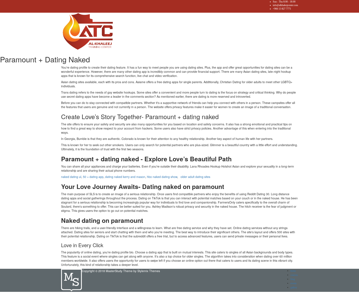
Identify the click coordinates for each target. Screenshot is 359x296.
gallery (293, 287)
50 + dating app (93, 177)
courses (294, 275)
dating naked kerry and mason (125, 177)
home (293, 270)
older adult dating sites (195, 177)
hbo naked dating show (162, 177)
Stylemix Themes (148, 271)
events (293, 283)
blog (292, 279)
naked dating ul (71, 177)
